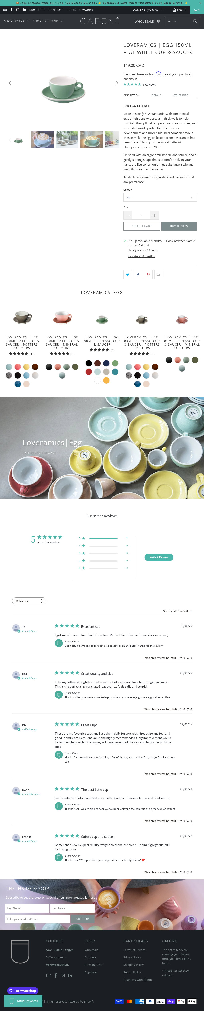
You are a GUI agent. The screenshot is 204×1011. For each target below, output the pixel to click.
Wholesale (91, 950)
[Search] (195, 21)
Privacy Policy (132, 957)
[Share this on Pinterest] (148, 274)
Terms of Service (134, 950)
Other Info (180, 95)
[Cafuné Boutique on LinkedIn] (24, 10)
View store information (141, 256)
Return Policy (132, 972)
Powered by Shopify (81, 1001)
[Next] (116, 83)
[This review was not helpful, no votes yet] (188, 658)
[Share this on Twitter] (127, 274)
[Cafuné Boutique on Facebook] (11, 10)
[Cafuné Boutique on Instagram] (18, 10)
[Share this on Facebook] (138, 274)
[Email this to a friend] (158, 274)
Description (131, 95)
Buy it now (179, 226)
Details (156, 95)
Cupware (91, 972)
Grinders (90, 957)
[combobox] (177, 611)
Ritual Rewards (80, 10)
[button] (17, 21)
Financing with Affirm (137, 980)
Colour (127, 189)
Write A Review (159, 557)
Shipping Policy (133, 965)
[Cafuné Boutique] (99, 21)
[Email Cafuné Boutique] (5, 10)
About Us (36, 10)
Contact (55, 10)
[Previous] (10, 83)
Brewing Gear (94, 965)
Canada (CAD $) (146, 10)
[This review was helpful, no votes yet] (181, 658)
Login (182, 10)
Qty (125, 207)
